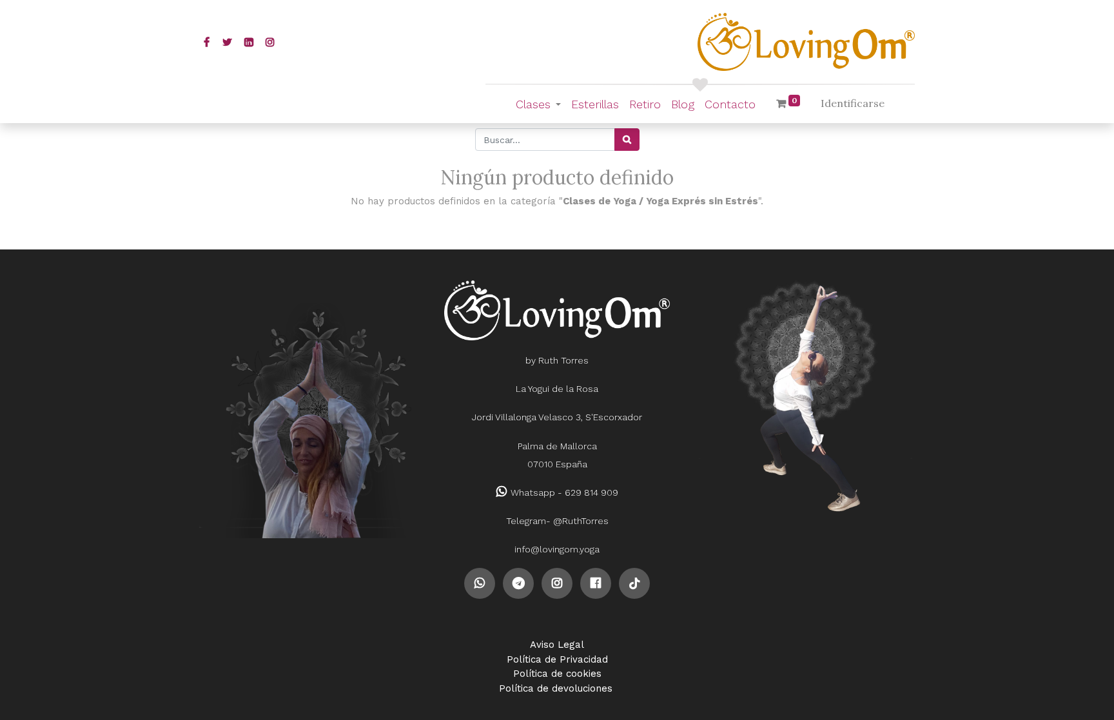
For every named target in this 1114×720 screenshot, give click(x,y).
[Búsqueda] (627, 139)
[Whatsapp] (479, 583)
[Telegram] (518, 583)
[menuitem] (595, 104)
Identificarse (852, 103)
